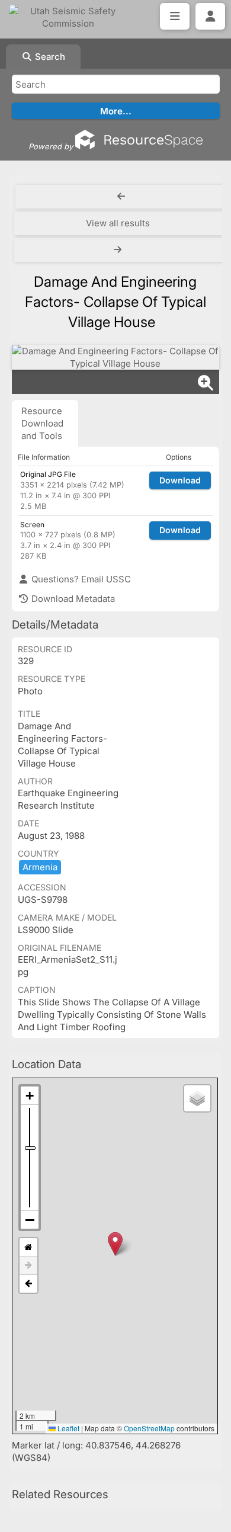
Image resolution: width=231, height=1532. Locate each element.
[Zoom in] (29, 1095)
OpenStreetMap (149, 1428)
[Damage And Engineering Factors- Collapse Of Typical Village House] (115, 357)
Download (180, 480)
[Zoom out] (29, 1220)
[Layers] (197, 1098)
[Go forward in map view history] (28, 1266)
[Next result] (118, 250)
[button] (115, 1244)
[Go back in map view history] (28, 1284)
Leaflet (67, 1428)
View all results (118, 223)
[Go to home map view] (28, 1247)
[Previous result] (121, 197)
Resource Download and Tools (42, 423)
